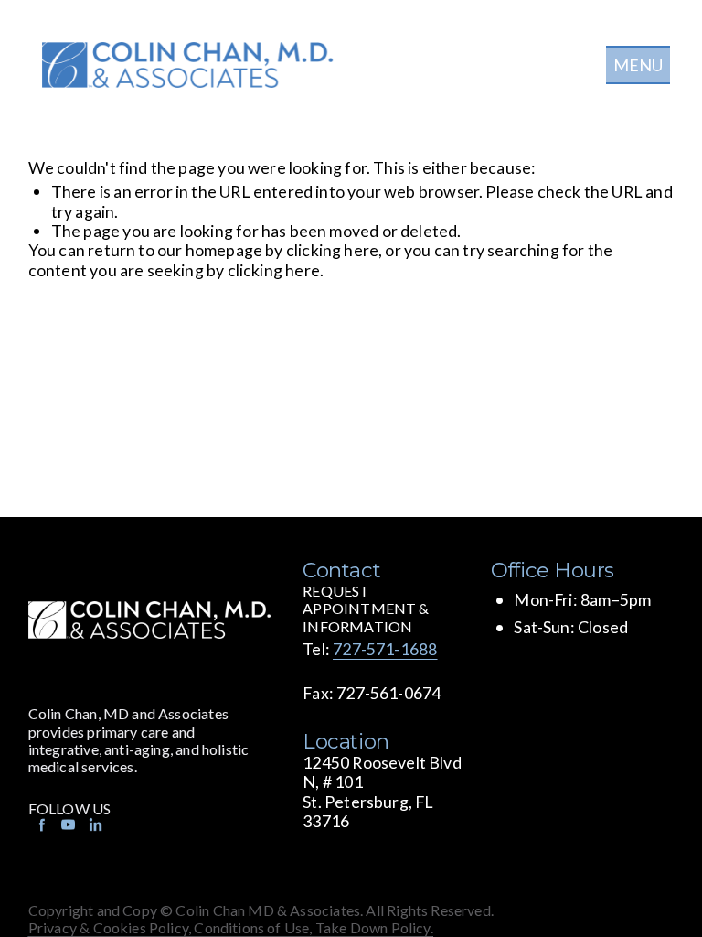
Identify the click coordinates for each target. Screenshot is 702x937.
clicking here (332, 250)
